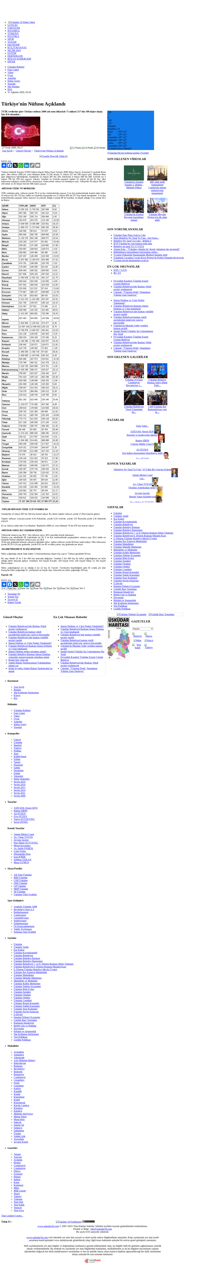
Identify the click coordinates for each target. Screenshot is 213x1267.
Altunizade (19, 1057)
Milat (16, 1188)
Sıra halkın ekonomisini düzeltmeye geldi (142, 453)
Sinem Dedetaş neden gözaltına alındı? (27, 651)
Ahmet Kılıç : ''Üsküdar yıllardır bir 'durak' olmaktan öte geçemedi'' (147, 249)
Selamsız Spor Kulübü (25, 932)
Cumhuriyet (19, 1077)
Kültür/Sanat (20, 756)
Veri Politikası (120, 606)
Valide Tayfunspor (23, 929)
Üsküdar (118, 513)
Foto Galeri (13, 69)
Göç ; (142, 478)
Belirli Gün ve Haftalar (125, 594)
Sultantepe (19, 1130)
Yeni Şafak (19, 1204)
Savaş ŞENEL (21, 822)
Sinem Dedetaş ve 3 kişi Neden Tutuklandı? (30, 643)
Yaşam (17, 762)
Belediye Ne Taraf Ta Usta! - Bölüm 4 (132, 240)
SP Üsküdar (19, 891)
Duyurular (119, 597)
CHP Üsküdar (21, 880)
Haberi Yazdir (14, 602)
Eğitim (17, 759)
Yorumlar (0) (13, 594)
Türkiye (18, 748)
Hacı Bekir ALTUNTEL (26, 842)
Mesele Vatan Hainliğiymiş (142, 496)
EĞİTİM (11, 53)
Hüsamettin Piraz (22, 854)
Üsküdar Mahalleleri (124, 544)
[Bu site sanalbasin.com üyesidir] (93, 1262)
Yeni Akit (18, 1202)
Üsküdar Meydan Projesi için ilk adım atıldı (157, 217)
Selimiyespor (20, 920)
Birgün (17, 1162)
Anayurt (18, 1157)
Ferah (16, 1083)
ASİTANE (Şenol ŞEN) (26, 808)
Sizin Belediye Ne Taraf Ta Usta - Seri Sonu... (136, 238)
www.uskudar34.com (48, 1226)
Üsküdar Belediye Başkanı (127, 527)
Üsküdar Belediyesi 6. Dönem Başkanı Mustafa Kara (140, 535)
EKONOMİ (13, 44)
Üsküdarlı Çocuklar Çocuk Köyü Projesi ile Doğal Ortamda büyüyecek (149, 257)
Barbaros (18, 1066)
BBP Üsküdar (20, 877)
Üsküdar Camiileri (123, 569)
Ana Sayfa (7, 150)
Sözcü (17, 1193)
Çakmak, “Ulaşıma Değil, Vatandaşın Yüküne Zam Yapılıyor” (79, 670)
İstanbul (18, 745)
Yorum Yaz (12, 596)
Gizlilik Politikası (122, 608)
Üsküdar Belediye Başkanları (128, 530)
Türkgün (18, 1199)
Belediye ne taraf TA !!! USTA (129, 246)
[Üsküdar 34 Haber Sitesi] (21, 22)
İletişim (17, 689)
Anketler (11, 78)
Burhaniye (19, 1074)
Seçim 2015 (19, 787)
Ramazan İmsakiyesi (124, 592)
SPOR (10, 39)
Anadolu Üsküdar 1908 (25, 906)
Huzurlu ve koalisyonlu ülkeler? (142, 435)
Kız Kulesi (119, 519)
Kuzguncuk (19, 1102)
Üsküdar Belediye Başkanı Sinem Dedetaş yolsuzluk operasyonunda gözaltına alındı (29, 655)
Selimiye (18, 1127)
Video (10, 72)
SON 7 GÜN (120, 270)
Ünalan (17, 1133)
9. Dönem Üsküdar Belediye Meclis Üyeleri (135, 538)
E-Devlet (118, 583)
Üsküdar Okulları (122, 563)
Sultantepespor (21, 923)
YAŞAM (11, 42)
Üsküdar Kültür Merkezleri (127, 552)
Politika (17, 750)
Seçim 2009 (19, 795)
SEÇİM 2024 (14, 50)
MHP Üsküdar (21, 888)
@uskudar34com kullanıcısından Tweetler (128, 153)
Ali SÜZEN (20, 813)
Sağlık (17, 767)
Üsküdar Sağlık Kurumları (127, 575)
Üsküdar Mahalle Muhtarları (127, 547)
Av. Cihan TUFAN (23, 837)
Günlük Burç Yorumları (125, 589)
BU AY (117, 273)
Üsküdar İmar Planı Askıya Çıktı (130, 235)
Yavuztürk (19, 1139)
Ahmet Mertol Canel (24, 834)
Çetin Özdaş (20, 851)
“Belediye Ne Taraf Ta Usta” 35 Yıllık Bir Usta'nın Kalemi (142, 469)
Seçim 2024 (19, 781)
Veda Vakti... (142, 426)
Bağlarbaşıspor (21, 912)
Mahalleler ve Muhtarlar (125, 549)
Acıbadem (19, 1052)
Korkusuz (18, 1185)
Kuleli (17, 1099)
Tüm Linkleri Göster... (12, 1215)
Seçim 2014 (19, 790)
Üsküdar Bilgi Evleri (124, 558)
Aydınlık (18, 1160)
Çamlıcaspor (20, 915)
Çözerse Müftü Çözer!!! (142, 444)
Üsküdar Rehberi (15, 67)
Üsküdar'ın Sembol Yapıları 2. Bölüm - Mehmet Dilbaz (133, 185)
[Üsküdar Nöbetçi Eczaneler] (131, 614)
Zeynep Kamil (21, 1142)
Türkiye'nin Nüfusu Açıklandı (49, 150)
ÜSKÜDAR (13, 28)
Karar (16, 1182)
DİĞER (11, 61)
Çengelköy (19, 1080)
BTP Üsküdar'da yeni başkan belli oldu (133, 243)
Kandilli (18, 1091)
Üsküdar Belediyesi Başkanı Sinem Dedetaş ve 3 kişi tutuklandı (131, 307)
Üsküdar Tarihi (121, 516)
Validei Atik (19, 1136)
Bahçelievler (20, 1063)
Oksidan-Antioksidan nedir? (142, 487)
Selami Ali (19, 1125)
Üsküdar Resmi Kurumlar (126, 572)
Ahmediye (19, 1054)
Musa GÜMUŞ (21, 862)
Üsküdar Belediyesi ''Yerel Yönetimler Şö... (134, 409)
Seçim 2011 (19, 793)
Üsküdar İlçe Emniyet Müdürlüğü (130, 541)
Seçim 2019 (19, 784)
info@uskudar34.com (101, 1229)
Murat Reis (19, 1119)
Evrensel (18, 1174)
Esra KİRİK (20, 856)
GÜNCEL (12, 25)
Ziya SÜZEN (20, 816)
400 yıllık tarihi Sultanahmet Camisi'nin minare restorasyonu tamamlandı (157, 188)
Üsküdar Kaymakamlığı (125, 521)
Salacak (17, 1122)
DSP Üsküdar (20, 883)
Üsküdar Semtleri (122, 561)
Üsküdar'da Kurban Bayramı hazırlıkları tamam (134, 217)
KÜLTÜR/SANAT (17, 47)
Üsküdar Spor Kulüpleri (125, 578)
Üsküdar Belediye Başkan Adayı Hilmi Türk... (157, 382)
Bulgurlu (18, 1071)
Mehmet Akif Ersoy (23, 1113)
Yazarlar (11, 83)
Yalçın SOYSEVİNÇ (24, 819)
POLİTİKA (13, 36)
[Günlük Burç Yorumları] (160, 614)
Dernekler (19, 770)
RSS (9, 89)
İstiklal (17, 1179)
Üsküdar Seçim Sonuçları (126, 580)
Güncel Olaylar (23, 150)
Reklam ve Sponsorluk (125, 600)
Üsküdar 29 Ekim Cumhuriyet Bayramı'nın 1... (134, 382)
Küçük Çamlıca (21, 1105)
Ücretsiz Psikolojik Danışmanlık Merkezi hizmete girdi (140, 255)
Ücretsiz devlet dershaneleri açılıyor (131, 260)
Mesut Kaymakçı (22, 845)
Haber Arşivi (13, 81)
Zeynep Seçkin (21, 840)
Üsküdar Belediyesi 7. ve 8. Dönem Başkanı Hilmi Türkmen (143, 533)
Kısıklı (17, 1094)
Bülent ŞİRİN (20, 810)
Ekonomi (18, 765)
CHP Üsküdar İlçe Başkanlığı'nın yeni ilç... (157, 409)
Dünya (17, 1171)
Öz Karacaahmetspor (24, 926)
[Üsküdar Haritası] (118, 658)
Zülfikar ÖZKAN (22, 859)
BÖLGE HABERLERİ (19, 58)
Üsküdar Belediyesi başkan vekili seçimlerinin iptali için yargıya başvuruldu (28, 633)
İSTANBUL (13, 30)
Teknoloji (18, 776)
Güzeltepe (19, 1085)
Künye (17, 695)
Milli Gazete (20, 1190)
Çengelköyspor (21, 918)
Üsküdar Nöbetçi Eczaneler (127, 555)
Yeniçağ (18, 1207)
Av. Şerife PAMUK (23, 848)
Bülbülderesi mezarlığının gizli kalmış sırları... (136, 252)
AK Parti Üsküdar (23, 874)
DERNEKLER (15, 56)
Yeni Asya (19, 1210)
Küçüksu (18, 1108)
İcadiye (17, 1088)
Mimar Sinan (20, 1116)
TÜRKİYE (13, 33)
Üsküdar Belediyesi (123, 524)
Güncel (17, 739)
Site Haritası (13, 86)
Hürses (17, 1176)
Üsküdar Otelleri (122, 566)
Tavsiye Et (12, 599)
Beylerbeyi (19, 1068)
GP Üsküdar (20, 886)
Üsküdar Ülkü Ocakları (25, 894)
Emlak (17, 773)
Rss (15, 698)
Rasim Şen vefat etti (18, 660)
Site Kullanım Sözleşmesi (126, 603)
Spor (16, 753)
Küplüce (18, 1111)
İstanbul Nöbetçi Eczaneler (127, 586)
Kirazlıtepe (19, 1097)
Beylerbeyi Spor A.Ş (24, 909)
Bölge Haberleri (21, 779)
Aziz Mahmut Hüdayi (24, 1060)
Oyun (10, 75)
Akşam (17, 1154)
